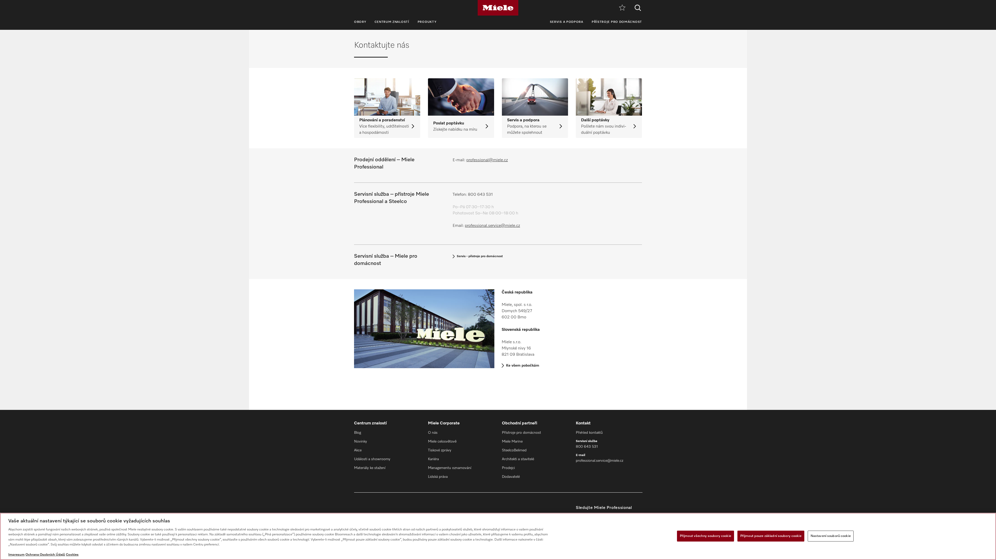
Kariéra (433, 459)
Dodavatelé (511, 477)
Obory (360, 22)
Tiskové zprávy (439, 450)
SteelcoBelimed (514, 450)
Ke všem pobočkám (522, 365)
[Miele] (498, 8)
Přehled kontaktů (589, 433)
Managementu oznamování (449, 468)
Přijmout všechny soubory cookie (705, 536)
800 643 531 (587, 447)
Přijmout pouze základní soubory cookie (770, 536)
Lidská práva (438, 477)
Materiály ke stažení (369, 468)
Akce (358, 450)
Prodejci (508, 468)
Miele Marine (512, 441)
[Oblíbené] (622, 7)
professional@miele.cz (487, 160)
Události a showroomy (372, 459)
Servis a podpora (566, 22)
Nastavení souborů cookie (831, 536)
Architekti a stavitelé (518, 459)
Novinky (360, 441)
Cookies (72, 554)
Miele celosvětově (442, 441)
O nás (433, 433)
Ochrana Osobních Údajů (45, 554)
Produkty (427, 22)
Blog (357, 433)
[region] (498, 536)
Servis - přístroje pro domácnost (480, 256)
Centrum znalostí (392, 22)
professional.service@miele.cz (492, 226)
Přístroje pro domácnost (617, 22)
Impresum (16, 554)
